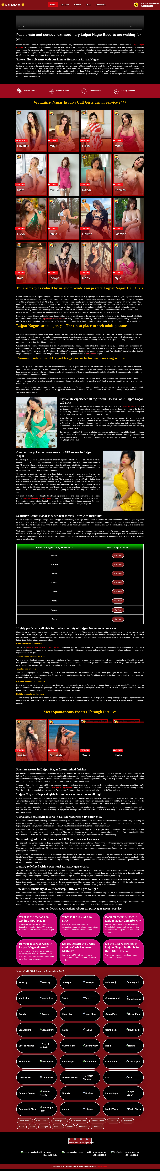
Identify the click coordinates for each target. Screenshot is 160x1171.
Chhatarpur (111, 1061)
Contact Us (100, 5)
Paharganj (110, 982)
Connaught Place (27, 1109)
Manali (21, 1127)
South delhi (111, 1030)
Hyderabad (82, 1127)
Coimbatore (97, 1127)
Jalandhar (128, 1121)
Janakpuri (67, 982)
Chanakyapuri (112, 998)
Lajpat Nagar (112, 1093)
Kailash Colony (98, 1121)
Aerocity (23, 982)
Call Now (118, 555)
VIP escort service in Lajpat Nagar (37, 498)
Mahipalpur (24, 998)
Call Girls (65, 5)
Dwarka (22, 1014)
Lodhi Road (25, 1077)
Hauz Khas (67, 1014)
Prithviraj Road (59, 1121)
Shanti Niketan (24, 1121)
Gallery (77, 5)
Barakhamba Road (78, 1121)
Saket (65, 998)
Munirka (66, 1093)
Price (88, 5)
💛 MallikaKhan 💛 (13, 4)
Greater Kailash (70, 1077)
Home (52, 5)
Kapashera (113, 1121)
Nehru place (25, 1061)
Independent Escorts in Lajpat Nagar (43, 647)
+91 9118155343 (99, 1155)
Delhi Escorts (91, 354)
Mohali (70, 1127)
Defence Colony (27, 1093)
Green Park (111, 1014)
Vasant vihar (68, 1046)
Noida (32, 1127)
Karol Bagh (68, 1061)
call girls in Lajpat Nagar (62, 787)
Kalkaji (65, 1030)
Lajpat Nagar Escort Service (53, 319)
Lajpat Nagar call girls (131, 406)
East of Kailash (26, 1046)
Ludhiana (57, 1127)
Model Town (111, 1109)
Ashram (66, 1109)
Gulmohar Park (42, 1121)
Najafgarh (44, 1127)
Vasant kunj (25, 1030)
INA (107, 1077)
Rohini (108, 1046)
